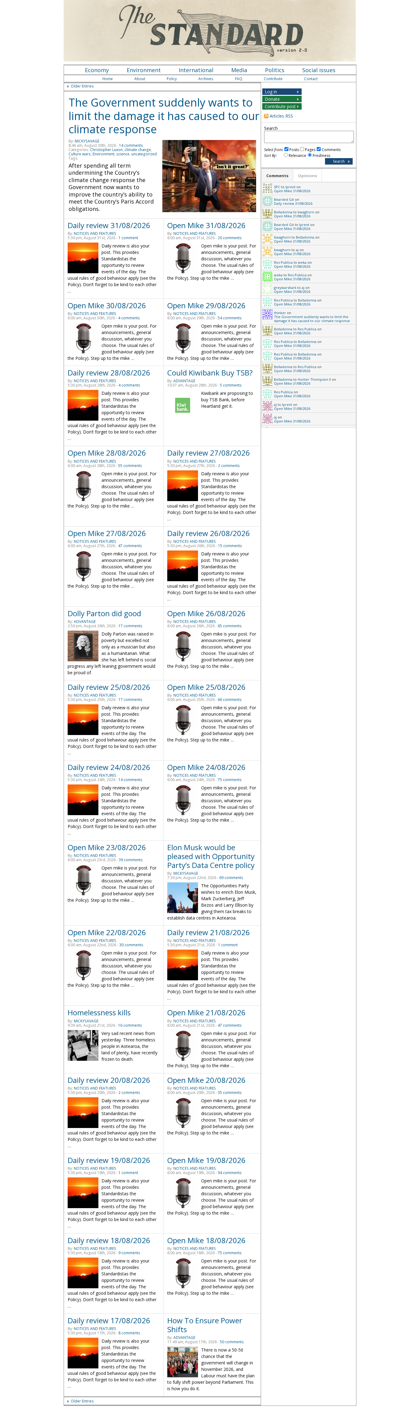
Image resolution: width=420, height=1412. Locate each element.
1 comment (128, 237)
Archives (205, 78)
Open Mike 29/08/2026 (206, 305)
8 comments (129, 1333)
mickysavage (87, 141)
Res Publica (283, 262)
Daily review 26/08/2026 (208, 533)
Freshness (321, 155)
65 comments (230, 625)
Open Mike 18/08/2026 (206, 1240)
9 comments (129, 1252)
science (122, 154)
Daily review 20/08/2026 (109, 1080)
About (139, 78)
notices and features (95, 233)
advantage (184, 380)
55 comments (130, 465)
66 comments (230, 699)
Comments (331, 149)
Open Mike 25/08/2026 (206, 687)
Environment (144, 70)
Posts (294, 149)
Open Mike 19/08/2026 (206, 1160)
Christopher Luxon (106, 149)
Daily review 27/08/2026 (208, 453)
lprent (290, 187)
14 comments (131, 145)
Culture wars (80, 154)
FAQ (238, 78)
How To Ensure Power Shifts (204, 1324)
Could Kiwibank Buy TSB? (210, 373)
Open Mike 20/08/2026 (206, 1080)
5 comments (231, 385)
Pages (310, 149)
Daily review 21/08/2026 (208, 932)
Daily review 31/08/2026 (109, 225)
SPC (277, 187)
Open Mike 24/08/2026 (206, 767)
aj (297, 249)
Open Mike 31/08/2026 (206, 225)
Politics (274, 70)
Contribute (273, 78)
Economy (97, 70)
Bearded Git (284, 199)
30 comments (131, 944)
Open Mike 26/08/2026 (206, 613)
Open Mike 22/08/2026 (107, 932)
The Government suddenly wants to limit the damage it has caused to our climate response (164, 116)
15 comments (230, 545)
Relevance (297, 155)
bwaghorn (306, 212)
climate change (138, 149)
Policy (172, 78)
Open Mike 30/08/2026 (107, 305)
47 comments (130, 545)
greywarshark (285, 287)
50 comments (232, 1341)
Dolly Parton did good (104, 613)
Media (239, 70)
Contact (311, 78)
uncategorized (144, 154)
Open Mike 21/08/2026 (206, 1012)
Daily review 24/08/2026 (109, 767)
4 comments (129, 318)
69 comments (231, 877)
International (196, 70)
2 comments (229, 465)
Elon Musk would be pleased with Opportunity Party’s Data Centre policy (211, 856)
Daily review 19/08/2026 (109, 1160)
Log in (271, 92)
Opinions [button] (307, 175)
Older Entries (82, 86)
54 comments (230, 318)
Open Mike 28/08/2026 (107, 453)
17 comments (130, 625)
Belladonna (283, 212)
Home (107, 78)
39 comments (131, 859)
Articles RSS (281, 116)
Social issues (318, 70)
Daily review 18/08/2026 (109, 1240)
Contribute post (280, 106)
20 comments (230, 237)
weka (302, 262)
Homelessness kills (99, 1012)
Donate (272, 99)
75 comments (230, 779)
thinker (280, 312)
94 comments (230, 1172)
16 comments (130, 1025)
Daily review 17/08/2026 (109, 1320)
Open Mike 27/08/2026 (107, 533)
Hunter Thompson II (314, 379)
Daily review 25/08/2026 (109, 687)
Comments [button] (277, 175)
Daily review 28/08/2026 (109, 373)
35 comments (230, 1092)
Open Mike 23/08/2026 (107, 847)
